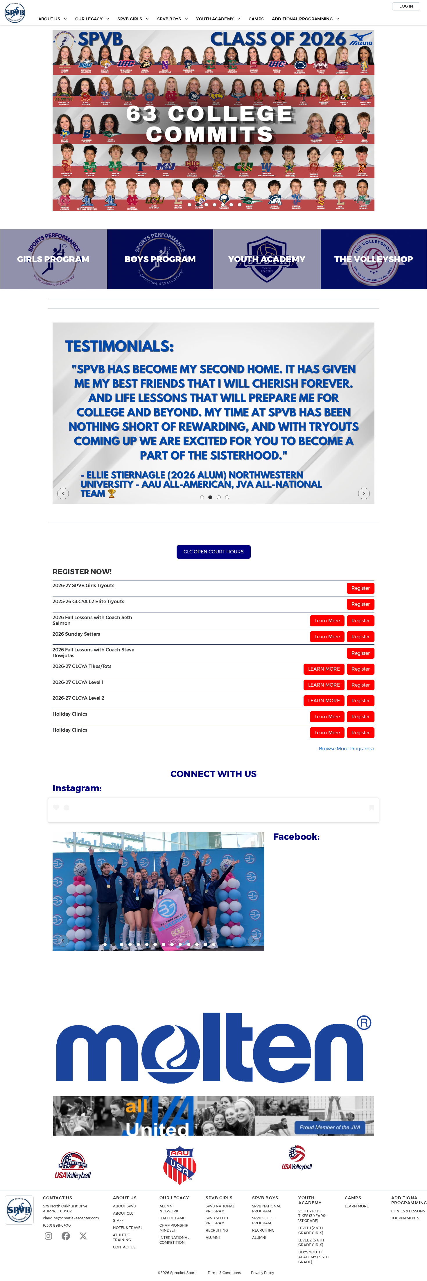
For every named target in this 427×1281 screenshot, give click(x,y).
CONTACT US (124, 1247)
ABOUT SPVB (124, 1206)
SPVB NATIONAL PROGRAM (220, 1208)
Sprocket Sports (184, 1273)
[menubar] (189, 19)
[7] (240, 205)
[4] (215, 205)
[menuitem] (52, 19)
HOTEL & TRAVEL (127, 1227)
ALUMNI (213, 1237)
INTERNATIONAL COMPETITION (174, 1240)
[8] (164, 945)
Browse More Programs (345, 748)
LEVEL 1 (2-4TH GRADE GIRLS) (310, 1230)
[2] (198, 205)
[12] (197, 945)
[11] (189, 945)
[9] (172, 945)
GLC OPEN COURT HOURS (214, 552)
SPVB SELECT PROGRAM (217, 1220)
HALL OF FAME (172, 1218)
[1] (189, 205)
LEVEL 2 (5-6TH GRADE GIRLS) (311, 1242)
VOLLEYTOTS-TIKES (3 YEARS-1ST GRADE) (312, 1216)
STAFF (118, 1220)
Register (360, 588)
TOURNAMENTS (405, 1218)
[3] (206, 205)
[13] (205, 945)
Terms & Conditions (224, 1273)
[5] (223, 205)
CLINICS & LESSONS (408, 1211)
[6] (231, 205)
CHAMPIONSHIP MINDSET (173, 1227)
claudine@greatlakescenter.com (71, 1218)
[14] (214, 945)
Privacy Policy (262, 1273)
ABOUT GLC (123, 1213)
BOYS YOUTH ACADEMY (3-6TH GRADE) (313, 1257)
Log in (406, 6)
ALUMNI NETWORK (168, 1208)
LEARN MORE (324, 669)
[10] (180, 945)
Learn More (327, 620)
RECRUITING (217, 1230)
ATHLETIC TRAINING (122, 1237)
